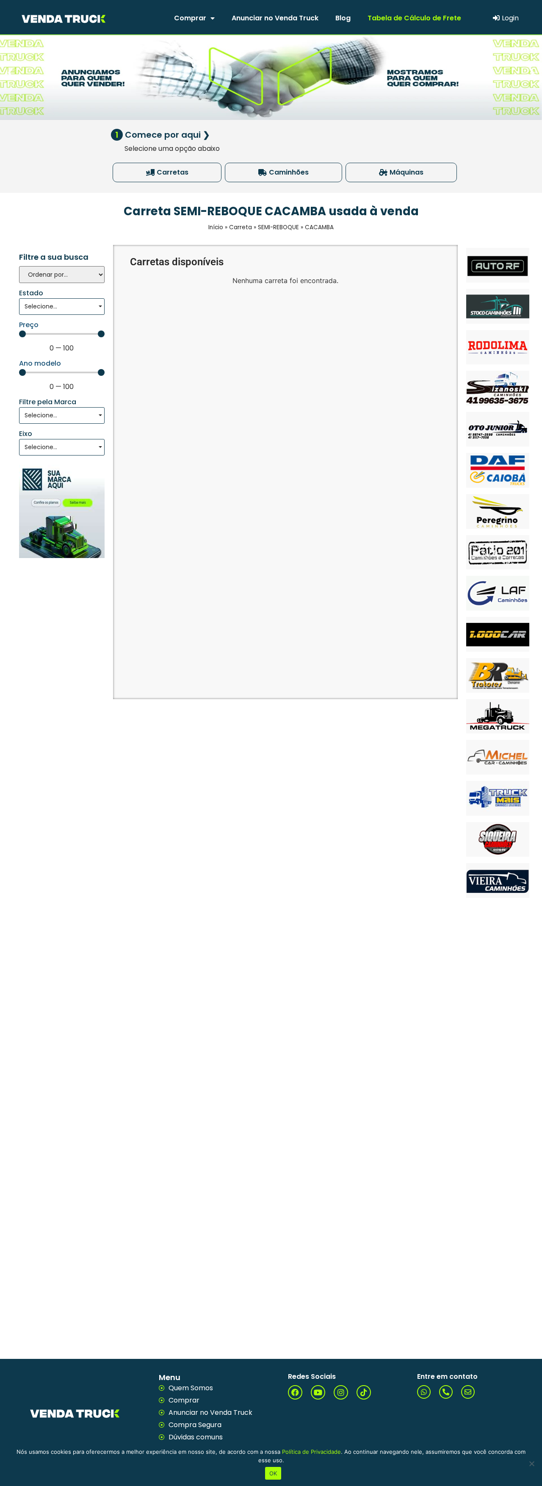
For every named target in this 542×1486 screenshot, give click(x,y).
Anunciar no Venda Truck (275, 18)
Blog (343, 18)
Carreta (240, 227)
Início (215, 227)
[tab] (167, 172)
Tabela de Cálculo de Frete (414, 18)
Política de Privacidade (311, 1451)
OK (273, 1473)
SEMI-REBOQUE (278, 227)
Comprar (190, 18)
